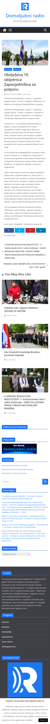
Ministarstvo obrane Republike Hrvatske (17, 469)
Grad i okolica (7, 642)
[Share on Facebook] (9, 230)
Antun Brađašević (11, 94)
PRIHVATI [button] (43, 720)
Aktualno (8, 69)
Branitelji (17, 69)
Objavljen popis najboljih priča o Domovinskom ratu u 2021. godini (24, 265)
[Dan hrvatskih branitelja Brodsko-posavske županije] (25, 325)
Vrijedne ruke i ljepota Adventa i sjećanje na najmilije (21, 309)
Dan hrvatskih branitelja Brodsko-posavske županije (22, 353)
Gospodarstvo (7, 637)
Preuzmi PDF (9, 235)
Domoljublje (7, 632)
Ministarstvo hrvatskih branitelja (14, 465)
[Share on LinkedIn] (41, 230)
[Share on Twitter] (20, 230)
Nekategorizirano (9, 646)
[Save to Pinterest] (30, 230)
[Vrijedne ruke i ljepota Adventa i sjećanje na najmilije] (25, 281)
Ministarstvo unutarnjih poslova (14, 473)
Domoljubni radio (25, 15)
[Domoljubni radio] (4, 30)
